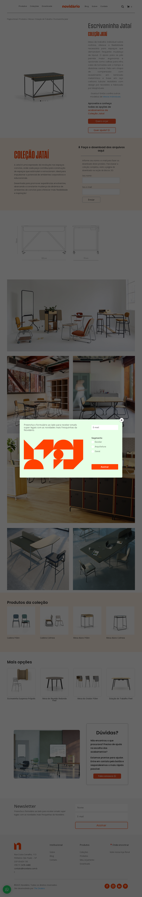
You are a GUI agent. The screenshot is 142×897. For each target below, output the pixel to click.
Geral (97, 451)
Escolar (98, 442)
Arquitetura (100, 447)
